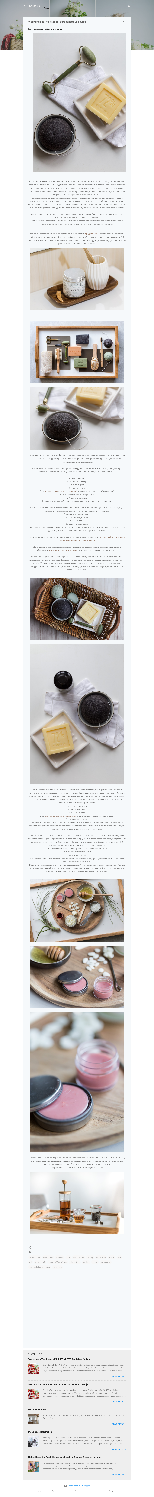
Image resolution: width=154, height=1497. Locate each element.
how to (111, 1257)
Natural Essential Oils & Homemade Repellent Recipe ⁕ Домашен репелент (65, 1457)
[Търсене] (129, 6)
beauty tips (48, 1257)
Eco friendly (78, 1257)
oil (30, 1262)
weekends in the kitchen (39, 1267)
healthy (90, 1257)
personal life (40, 1262)
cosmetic (59, 1257)
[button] (124, 22)
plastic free (75, 1262)
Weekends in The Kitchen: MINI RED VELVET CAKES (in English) (59, 1359)
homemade (101, 1257)
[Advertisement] (35, 1334)
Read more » (119, 1376)
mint (119, 1257)
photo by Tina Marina (57, 1262)
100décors (34, 5)
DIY (68, 1257)
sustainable (105, 1262)
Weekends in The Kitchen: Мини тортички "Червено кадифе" (58, 1384)
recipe (95, 1262)
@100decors (34, 1257)
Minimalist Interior (37, 1409)
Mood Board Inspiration (40, 1432)
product (86, 1262)
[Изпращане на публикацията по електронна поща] (29, 1252)
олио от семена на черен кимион (60, 491)
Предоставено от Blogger (78, 1485)
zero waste (57, 1267)
